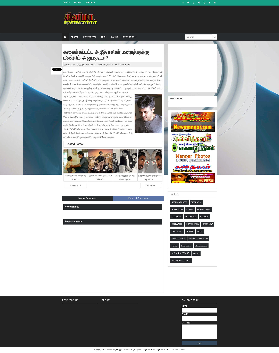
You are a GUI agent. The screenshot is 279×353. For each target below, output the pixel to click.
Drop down (129, 37)
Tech (103, 37)
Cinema (189, 209)
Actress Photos (179, 202)
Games (114, 37)
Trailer (189, 231)
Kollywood (177, 224)
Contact (90, 2)
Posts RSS (168, 350)
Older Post (150, 186)
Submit (214, 39)
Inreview (204, 217)
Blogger (119, 350)
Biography (196, 202)
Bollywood (177, 209)
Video (199, 231)
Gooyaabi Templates (142, 350)
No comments (124, 64)
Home (67, 2)
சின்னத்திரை (186, 246)
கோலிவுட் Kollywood (97, 64)
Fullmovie (177, 217)
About (77, 2)
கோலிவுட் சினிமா (178, 238)
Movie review (192, 224)
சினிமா (110, 64)
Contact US (89, 37)
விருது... (196, 253)
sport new (208, 224)
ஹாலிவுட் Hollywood (181, 260)
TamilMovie (177, 231)
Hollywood (190, 217)
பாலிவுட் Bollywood (180, 253)
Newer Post (75, 186)
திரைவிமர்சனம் (201, 246)
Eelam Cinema (203, 209)
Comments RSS (179, 350)
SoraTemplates (157, 350)
